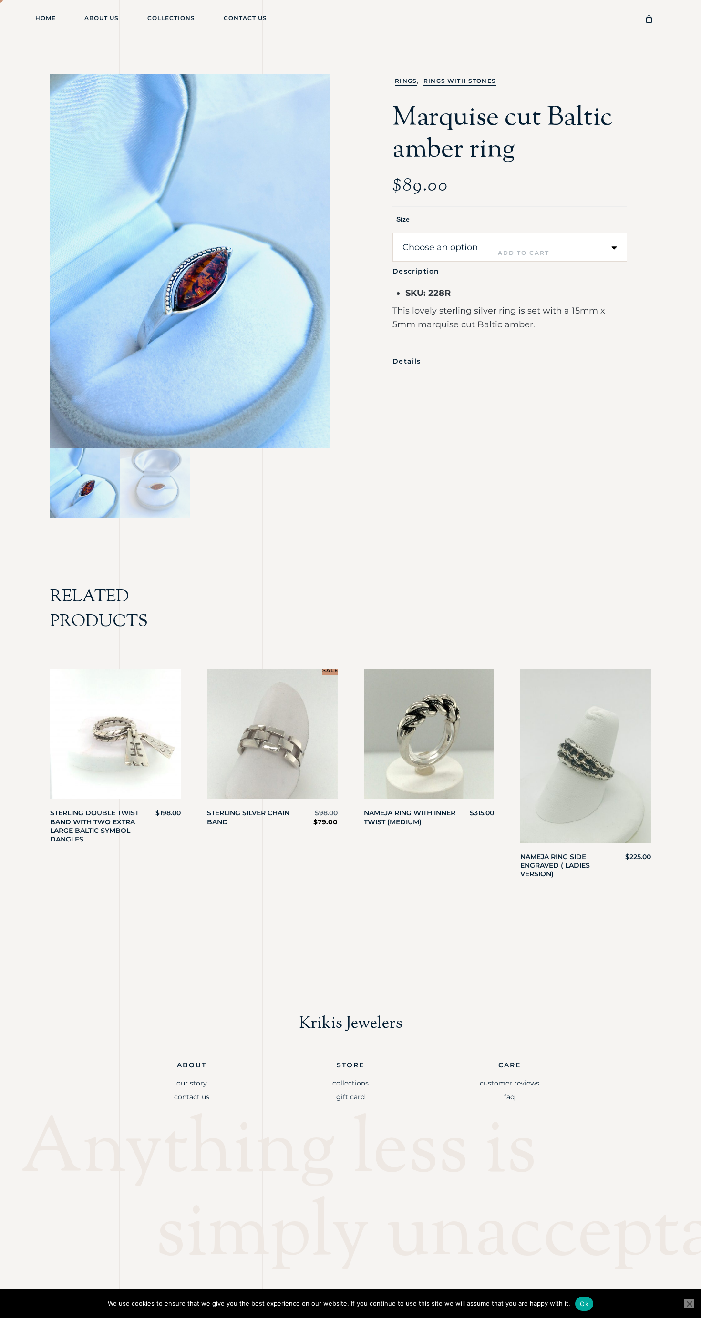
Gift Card (350, 1097)
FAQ (509, 1097)
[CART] (651, 18)
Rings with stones (459, 80)
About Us (101, 17)
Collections (171, 17)
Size (403, 219)
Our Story (191, 1083)
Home (45, 17)
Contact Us (245, 17)
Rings (406, 80)
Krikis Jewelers (350, 1024)
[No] (689, 1303)
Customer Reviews (509, 1083)
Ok (584, 1304)
